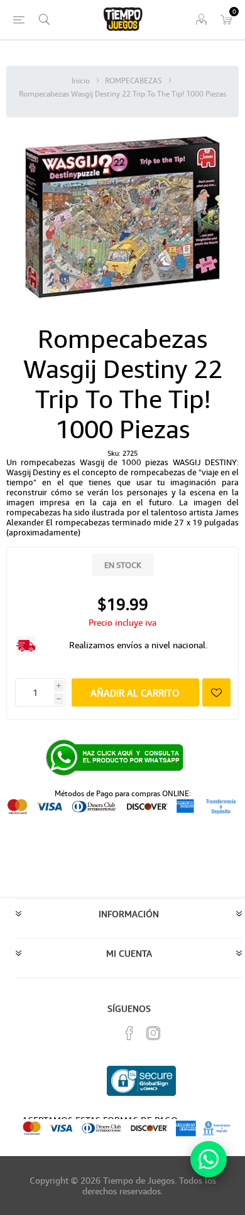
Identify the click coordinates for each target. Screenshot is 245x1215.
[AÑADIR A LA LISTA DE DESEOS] (216, 692)
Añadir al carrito (135, 692)
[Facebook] (129, 1033)
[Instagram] (153, 1033)
